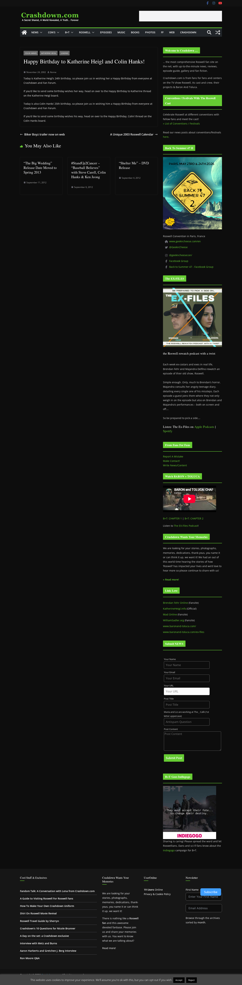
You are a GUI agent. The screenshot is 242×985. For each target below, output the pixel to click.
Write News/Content (175, 465)
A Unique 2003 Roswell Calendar (131, 134)
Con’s (51, 32)
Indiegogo (169, 850)
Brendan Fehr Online (175, 602)
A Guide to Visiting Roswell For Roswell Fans (46, 898)
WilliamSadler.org (173, 620)
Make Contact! (171, 461)
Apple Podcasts (204, 426)
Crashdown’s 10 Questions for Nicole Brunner (47, 928)
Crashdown (188, 32)
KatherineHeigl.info (174, 608)
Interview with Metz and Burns (38, 943)
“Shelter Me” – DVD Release (134, 165)
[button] (40, 32)
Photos (150, 32)
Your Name (170, 659)
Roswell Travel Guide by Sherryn (39, 921)
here (165, 136)
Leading (64, 53)
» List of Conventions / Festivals (181, 123)
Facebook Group (178, 261)
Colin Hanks (30, 53)
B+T (67, 32)
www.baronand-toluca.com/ (179, 626)
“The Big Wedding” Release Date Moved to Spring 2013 (40, 168)
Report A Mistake (173, 456)
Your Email (169, 672)
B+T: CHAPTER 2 (194, 518)
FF (162, 32)
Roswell (85, 32)
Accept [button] (178, 980)
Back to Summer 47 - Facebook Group (191, 266)
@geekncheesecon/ (180, 255)
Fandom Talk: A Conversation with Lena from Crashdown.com (57, 891)
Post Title (169, 698)
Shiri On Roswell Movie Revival (38, 913)
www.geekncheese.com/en (185, 241)
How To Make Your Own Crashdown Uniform (47, 906)
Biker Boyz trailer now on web (44, 134)
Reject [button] (191, 980)
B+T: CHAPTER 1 (172, 518)
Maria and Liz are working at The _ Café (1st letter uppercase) (186, 714)
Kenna (53, 72)
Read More (205, 980)
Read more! (109, 948)
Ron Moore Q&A (30, 958)
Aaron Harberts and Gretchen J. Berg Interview (48, 950)
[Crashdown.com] (24, 32)
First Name (192, 889)
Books (135, 32)
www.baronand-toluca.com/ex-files (183, 632)
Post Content (171, 729)
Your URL (169, 685)
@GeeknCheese (178, 247)
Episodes (106, 32)
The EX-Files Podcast (186, 525)
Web (172, 32)
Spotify (167, 431)
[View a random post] (217, 32)
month (201, 922)
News (34, 32)
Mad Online (170, 614)
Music (121, 32)
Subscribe (210, 892)
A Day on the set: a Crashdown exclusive (44, 936)
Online (153, 889)
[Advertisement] (180, 16)
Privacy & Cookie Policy (157, 894)
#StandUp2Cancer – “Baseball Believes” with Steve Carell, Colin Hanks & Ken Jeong (88, 170)
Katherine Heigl (48, 53)
